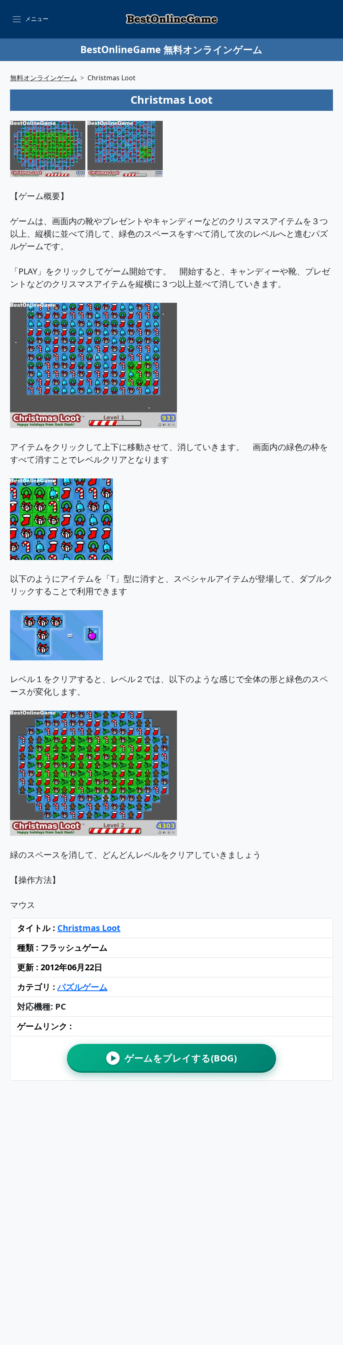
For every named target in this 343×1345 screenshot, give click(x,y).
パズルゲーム (82, 986)
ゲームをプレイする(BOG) (173, 1058)
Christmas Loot (88, 927)
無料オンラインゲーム (43, 77)
